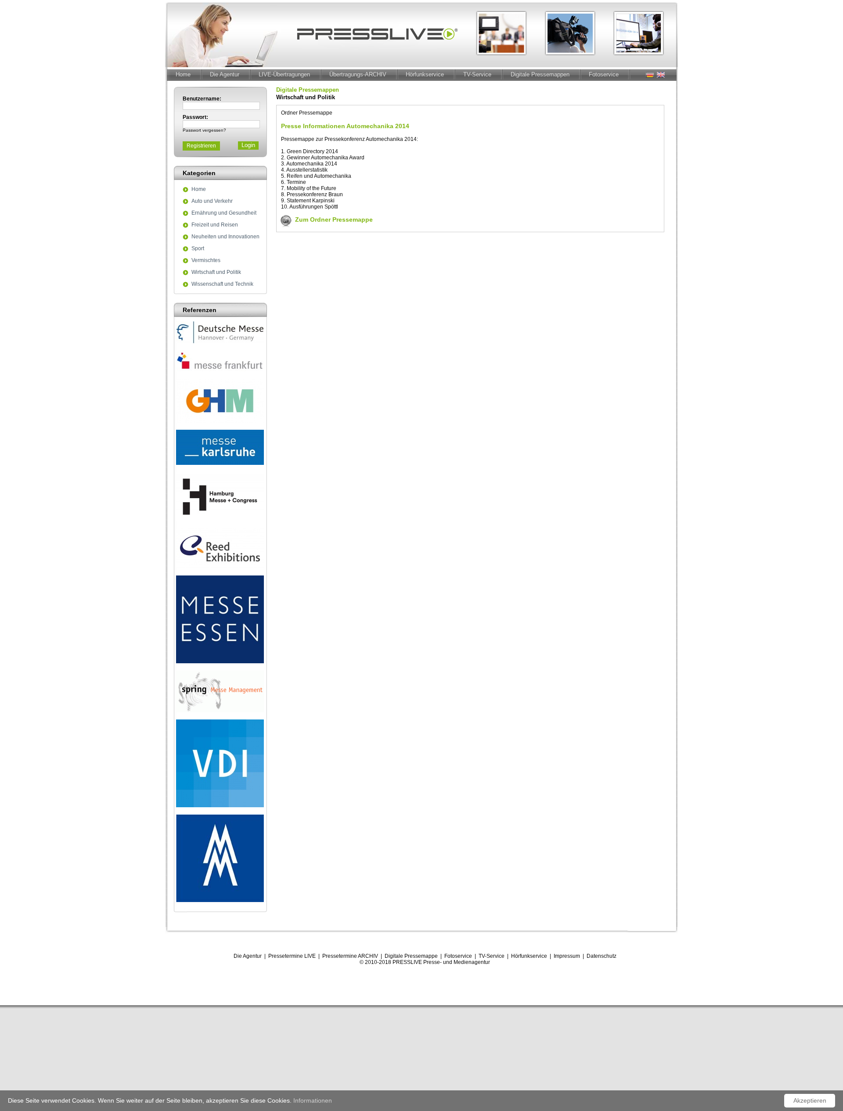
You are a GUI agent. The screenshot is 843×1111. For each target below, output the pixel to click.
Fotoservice (604, 74)
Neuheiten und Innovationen (225, 237)
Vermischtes (205, 260)
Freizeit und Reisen (214, 225)
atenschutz (603, 956)
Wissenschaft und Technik (222, 284)
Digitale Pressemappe (411, 956)
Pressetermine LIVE (292, 956)
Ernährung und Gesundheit (223, 213)
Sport (197, 249)
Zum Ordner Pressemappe (334, 219)
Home (183, 74)
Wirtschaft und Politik (216, 272)
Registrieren (201, 146)
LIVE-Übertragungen (284, 74)
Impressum (567, 956)
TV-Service (477, 74)
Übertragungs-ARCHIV (357, 74)
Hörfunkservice (425, 74)
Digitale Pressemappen (540, 74)
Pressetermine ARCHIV (350, 956)
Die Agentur (224, 74)
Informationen (312, 1100)
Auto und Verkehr (212, 201)
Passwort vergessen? (204, 130)
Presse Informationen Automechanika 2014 (345, 125)
